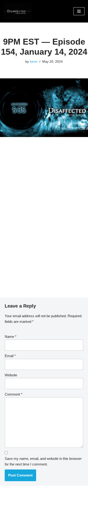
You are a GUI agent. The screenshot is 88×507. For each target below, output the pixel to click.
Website (11, 375)
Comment (13, 394)
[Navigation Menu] (78, 11)
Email (10, 356)
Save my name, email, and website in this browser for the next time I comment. (43, 461)
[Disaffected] (18, 11)
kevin (34, 61)
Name (10, 337)
